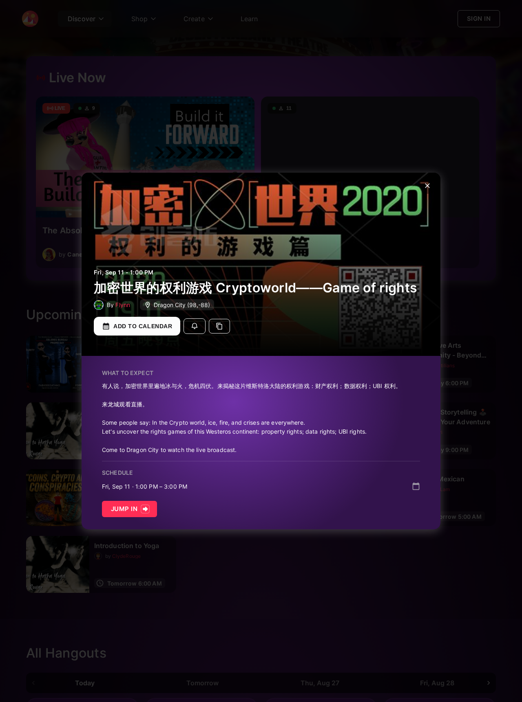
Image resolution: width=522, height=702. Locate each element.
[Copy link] (219, 326)
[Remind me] (195, 326)
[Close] (427, 186)
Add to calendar (142, 326)
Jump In (124, 509)
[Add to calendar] (416, 486)
